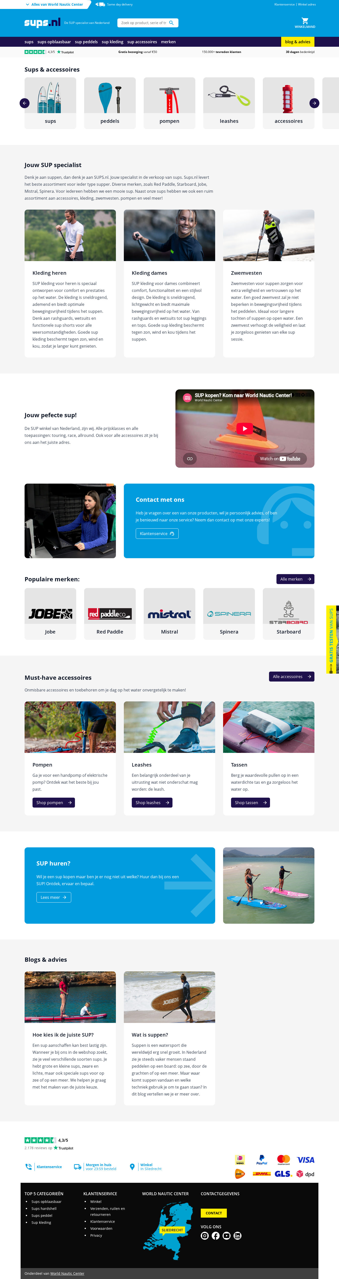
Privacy (96, 1235)
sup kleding (112, 42)
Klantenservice (284, 4)
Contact (214, 1213)
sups (29, 42)
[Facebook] (216, 1236)
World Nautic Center (67, 1273)
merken (168, 42)
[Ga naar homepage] (42, 23)
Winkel (96, 1201)
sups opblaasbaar (54, 42)
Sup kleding (41, 1222)
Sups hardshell (44, 1208)
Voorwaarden (101, 1228)
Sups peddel (42, 1215)
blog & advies (297, 42)
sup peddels (86, 42)
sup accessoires (142, 42)
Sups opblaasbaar (47, 1201)
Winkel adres (307, 4)
